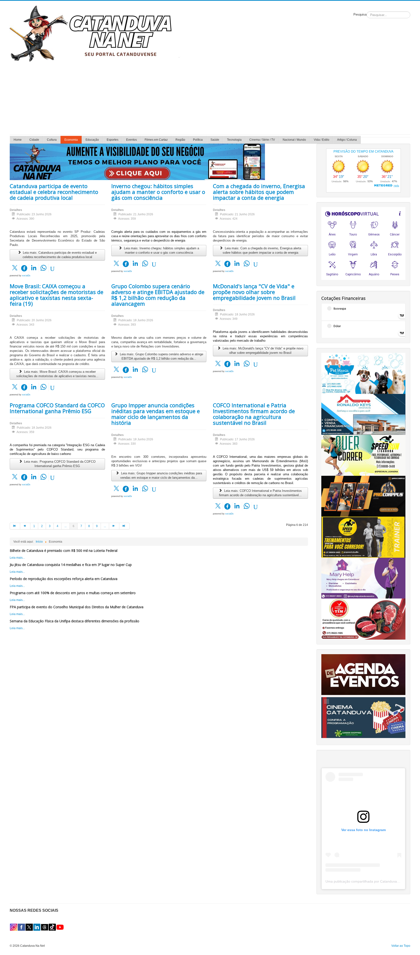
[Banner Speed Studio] (363, 537)
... (65, 526)
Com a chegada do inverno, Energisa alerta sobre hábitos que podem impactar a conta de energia (259, 191)
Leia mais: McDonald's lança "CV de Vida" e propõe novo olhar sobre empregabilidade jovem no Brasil (262, 351)
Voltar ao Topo (400, 945)
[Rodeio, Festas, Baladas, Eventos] (363, 674)
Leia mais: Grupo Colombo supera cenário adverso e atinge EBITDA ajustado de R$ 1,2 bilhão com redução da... (161, 356)
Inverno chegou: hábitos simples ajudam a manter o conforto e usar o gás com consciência (158, 191)
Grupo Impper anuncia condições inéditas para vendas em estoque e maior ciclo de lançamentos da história (155, 413)
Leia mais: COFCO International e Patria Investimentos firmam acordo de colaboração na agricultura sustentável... (260, 493)
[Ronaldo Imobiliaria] (363, 414)
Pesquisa (360, 14)
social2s (26, 275)
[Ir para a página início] (15, 526)
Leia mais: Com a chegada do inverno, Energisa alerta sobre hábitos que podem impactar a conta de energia (262, 250)
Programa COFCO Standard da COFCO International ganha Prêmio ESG (57, 408)
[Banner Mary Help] (363, 578)
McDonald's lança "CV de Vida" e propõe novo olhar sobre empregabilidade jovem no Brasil (254, 291)
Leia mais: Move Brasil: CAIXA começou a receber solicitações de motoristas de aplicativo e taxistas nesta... (57, 374)
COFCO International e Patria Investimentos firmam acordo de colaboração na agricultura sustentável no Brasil (254, 413)
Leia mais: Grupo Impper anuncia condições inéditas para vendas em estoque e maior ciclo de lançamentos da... (161, 475)
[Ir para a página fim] (124, 526)
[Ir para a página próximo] (114, 526)
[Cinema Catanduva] (363, 717)
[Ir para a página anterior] (25, 526)
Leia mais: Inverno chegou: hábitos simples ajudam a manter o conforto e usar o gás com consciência (161, 250)
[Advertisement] (210, 98)
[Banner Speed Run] (363, 455)
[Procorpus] (363, 496)
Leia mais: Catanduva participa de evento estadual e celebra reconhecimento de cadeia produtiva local (59, 255)
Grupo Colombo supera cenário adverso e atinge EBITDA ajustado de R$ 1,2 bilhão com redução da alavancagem (157, 294)
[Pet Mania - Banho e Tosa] (363, 373)
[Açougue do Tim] (363, 619)
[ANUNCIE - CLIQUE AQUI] (137, 161)
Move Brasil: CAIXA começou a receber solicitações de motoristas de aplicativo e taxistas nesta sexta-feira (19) (56, 294)
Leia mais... (17, 557)
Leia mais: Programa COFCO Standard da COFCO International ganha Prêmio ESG (59, 464)
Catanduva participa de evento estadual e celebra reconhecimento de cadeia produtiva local (54, 191)
